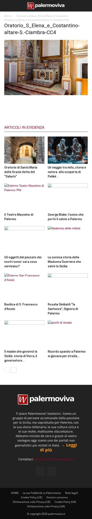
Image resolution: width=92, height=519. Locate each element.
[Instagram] (51, 471)
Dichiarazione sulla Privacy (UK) (46, 506)
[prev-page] (7, 369)
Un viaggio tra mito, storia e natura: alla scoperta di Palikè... (67, 172)
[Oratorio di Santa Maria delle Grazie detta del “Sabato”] (24, 150)
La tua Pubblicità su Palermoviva (42, 493)
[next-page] (13, 369)
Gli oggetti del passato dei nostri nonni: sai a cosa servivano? (22, 262)
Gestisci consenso (57, 497)
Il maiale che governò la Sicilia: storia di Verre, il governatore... (20, 356)
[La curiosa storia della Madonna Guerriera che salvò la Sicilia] (68, 240)
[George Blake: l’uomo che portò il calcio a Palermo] (68, 197)
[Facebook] (40, 471)
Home (8, 16)
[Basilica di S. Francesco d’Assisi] (24, 287)
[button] (7, 6)
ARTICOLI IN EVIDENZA (24, 127)
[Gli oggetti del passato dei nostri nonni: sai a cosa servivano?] (24, 240)
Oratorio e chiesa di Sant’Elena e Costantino (42, 16)
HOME (15, 493)
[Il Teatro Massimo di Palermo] (24, 197)
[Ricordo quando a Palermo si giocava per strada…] (68, 334)
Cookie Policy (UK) (65, 502)
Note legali (71, 493)
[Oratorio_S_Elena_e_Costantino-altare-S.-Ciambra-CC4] (46, 94)
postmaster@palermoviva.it (54, 459)
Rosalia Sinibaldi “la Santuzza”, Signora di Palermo (63, 309)
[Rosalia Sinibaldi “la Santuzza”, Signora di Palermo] (68, 287)
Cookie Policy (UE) (31, 497)
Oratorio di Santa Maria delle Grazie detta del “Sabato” (20, 172)
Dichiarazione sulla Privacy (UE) (31, 502)
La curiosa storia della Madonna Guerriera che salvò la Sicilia (64, 262)
